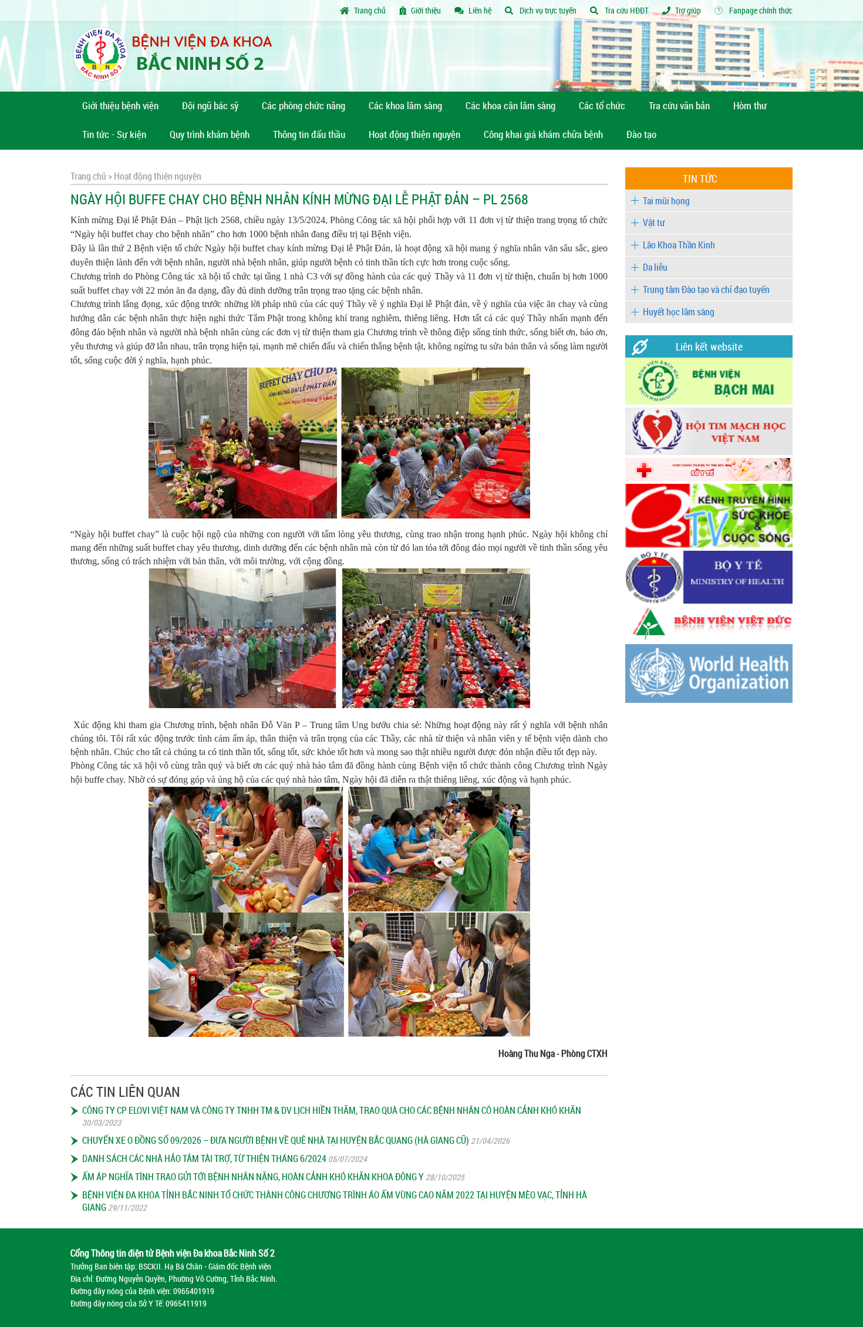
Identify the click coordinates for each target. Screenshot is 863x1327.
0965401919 (193, 1290)
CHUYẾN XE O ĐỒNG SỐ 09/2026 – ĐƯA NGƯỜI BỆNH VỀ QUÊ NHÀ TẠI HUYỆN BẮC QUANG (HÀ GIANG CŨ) (275, 1140)
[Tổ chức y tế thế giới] (709, 699)
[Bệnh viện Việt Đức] (709, 638)
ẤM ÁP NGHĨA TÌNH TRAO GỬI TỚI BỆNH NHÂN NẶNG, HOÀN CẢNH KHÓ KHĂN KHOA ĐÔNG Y (253, 1176)
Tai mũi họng (666, 200)
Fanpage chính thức (760, 10)
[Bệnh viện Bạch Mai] (709, 401)
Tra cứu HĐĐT (626, 10)
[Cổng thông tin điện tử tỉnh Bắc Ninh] (709, 477)
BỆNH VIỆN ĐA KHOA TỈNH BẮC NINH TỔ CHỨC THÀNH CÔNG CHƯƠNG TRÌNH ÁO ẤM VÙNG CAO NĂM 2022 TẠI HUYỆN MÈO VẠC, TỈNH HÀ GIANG (334, 1201)
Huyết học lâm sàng (678, 311)
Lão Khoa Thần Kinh (679, 244)
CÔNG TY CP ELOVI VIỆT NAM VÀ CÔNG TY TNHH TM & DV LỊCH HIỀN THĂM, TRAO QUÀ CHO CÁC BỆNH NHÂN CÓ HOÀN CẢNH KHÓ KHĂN (331, 1110)
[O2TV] (709, 544)
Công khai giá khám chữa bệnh (543, 134)
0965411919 (186, 1303)
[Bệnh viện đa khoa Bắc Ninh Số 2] (177, 56)
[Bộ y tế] (709, 600)
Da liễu (655, 267)
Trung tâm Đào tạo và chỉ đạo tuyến (706, 289)
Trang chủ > (91, 176)
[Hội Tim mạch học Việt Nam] (709, 451)
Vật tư (654, 222)
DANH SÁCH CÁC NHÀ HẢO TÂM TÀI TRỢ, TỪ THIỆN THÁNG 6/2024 (204, 1158)
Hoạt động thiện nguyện (156, 176)
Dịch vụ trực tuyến (547, 10)
